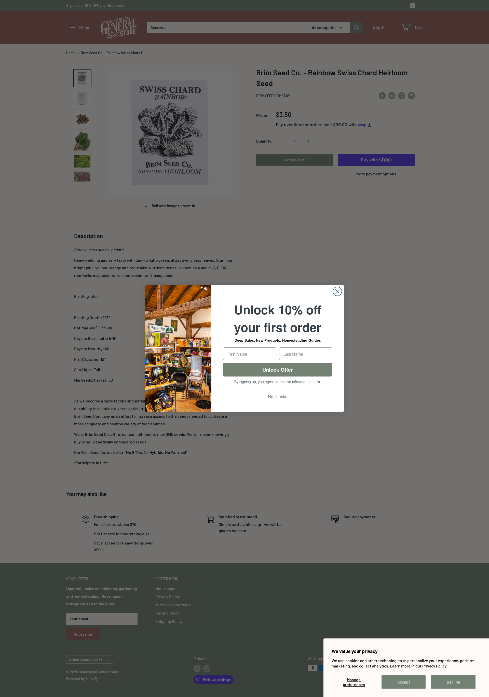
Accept (403, 681)
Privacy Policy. (434, 665)
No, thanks (277, 396)
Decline (453, 681)
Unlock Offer (277, 369)
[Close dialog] (337, 291)
